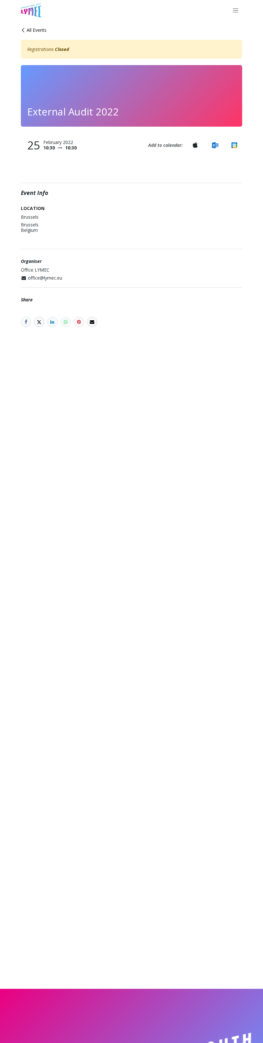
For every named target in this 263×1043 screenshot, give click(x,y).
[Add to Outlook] (215, 145)
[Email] (92, 322)
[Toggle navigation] (235, 10)
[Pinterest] (79, 322)
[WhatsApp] (66, 322)
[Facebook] (26, 322)
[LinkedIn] (52, 322)
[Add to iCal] (195, 145)
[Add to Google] (234, 145)
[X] (39, 322)
